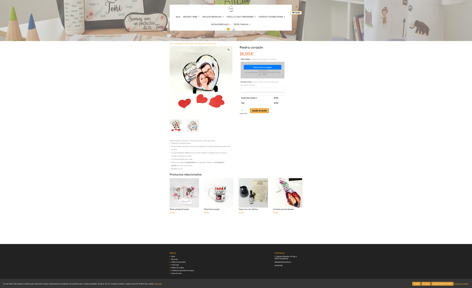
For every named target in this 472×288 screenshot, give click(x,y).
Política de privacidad (178, 262)
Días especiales (178, 43)
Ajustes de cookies (460, 284)
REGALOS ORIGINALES (212, 17)
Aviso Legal (175, 265)
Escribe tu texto (260, 83)
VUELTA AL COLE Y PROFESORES (240, 17)
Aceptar (416, 284)
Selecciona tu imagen (262, 67)
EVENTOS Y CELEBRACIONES (271, 17)
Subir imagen (259, 59)
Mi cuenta (174, 259)
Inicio (178, 17)
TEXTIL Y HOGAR (241, 24)
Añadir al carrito (259, 110)
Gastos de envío (176, 273)
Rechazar (426, 284)
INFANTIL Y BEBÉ (190, 17)
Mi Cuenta (296, 13)
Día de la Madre (189, 43)
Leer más (158, 284)
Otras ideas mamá (200, 43)
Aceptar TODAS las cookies (442, 284)
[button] (228, 50)
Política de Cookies (177, 268)
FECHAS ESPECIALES (220, 24)
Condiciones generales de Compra (182, 270)
